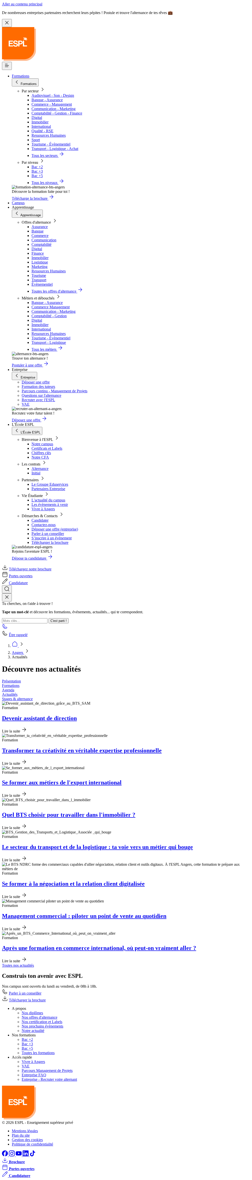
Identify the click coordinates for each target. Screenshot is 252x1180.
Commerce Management (51, 307)
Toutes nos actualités (18, 965)
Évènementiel (42, 284)
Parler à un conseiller (48, 534)
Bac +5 (37, 176)
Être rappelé (18, 635)
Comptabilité (41, 244)
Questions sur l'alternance (41, 395)
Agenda (8, 690)
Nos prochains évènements (42, 1026)
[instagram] (12, 1155)
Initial (36, 473)
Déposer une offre (36, 382)
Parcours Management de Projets (47, 1070)
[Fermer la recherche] (7, 597)
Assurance (40, 227)
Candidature (18, 583)
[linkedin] (26, 1155)
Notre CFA (40, 457)
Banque (38, 231)
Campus (18, 203)
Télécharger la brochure (50, 542)
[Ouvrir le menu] (7, 66)
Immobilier (40, 122)
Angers (18, 652)
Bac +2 (37, 167)
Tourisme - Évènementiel (51, 144)
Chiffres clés (41, 453)
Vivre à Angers (43, 509)
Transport (39, 280)
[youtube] (19, 1155)
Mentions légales (25, 1131)
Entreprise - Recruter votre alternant (49, 1079)
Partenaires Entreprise (48, 489)
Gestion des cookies (27, 1140)
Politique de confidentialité (32, 1144)
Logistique (40, 262)
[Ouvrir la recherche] (7, 589)
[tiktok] (32, 1155)
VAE (26, 404)
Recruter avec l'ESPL (38, 400)
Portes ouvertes (20, 576)
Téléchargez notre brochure (30, 569)
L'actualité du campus (48, 500)
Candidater (40, 520)
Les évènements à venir (50, 504)
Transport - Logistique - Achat (55, 149)
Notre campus (42, 444)
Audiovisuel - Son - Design (53, 95)
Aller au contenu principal (22, 4)
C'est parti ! (58, 621)
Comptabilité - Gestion (49, 316)
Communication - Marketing (54, 109)
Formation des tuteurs (38, 386)
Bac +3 (37, 171)
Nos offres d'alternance (39, 1017)
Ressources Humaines (49, 135)
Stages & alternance (17, 699)
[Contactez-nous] (5, 628)
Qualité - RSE (42, 131)
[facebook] (5, 1155)
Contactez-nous (44, 525)
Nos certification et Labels (42, 1022)
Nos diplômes (32, 1013)
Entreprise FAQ (34, 1075)
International (41, 126)
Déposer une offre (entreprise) (55, 529)
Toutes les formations (38, 1053)
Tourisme (39, 275)
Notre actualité (33, 1031)
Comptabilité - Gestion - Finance (57, 113)
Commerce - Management (52, 104)
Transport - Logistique (49, 342)
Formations (20, 76)
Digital (37, 118)
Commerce (40, 235)
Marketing (39, 267)
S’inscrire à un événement (52, 538)
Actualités (9, 694)
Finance (38, 253)
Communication (44, 240)
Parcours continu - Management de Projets (54, 391)
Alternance (40, 468)
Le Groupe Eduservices (50, 484)
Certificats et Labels (47, 448)
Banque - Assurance (47, 100)
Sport (36, 140)
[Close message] (7, 23)
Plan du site (21, 1135)
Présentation (11, 681)
